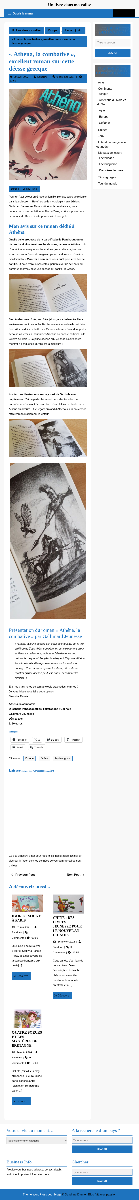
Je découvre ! (22, 977)
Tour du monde (107, 183)
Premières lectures (111, 170)
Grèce (44, 758)
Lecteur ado (106, 158)
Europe (52, 30)
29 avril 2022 (21, 76)
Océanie (104, 122)
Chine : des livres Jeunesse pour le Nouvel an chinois (67, 926)
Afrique (103, 93)
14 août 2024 (25, 1052)
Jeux (101, 136)
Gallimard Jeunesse (21, 713)
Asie (102, 110)
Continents (105, 88)
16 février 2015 (67, 941)
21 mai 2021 (24, 926)
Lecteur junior (73, 30)
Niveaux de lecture (110, 152)
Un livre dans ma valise (69, 4)
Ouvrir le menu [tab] (23, 14)
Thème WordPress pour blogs (42, 1194)
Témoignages (107, 177)
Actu (101, 82)
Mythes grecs (63, 758)
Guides (102, 129)
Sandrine (42, 76)
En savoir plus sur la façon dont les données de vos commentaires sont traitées (45, 860)
